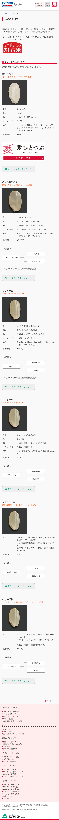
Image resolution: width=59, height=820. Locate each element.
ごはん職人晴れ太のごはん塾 (13, 776)
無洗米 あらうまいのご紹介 (13, 744)
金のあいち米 (8, 731)
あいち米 (6, 729)
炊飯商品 (6, 746)
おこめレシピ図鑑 (9, 774)
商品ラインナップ (9, 742)
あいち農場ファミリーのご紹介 (14, 734)
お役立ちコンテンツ (10, 769)
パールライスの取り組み (12, 711)
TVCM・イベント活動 (11, 757)
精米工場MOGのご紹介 (11, 716)
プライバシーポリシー (11, 784)
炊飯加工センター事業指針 (12, 791)
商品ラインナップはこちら (19, 169)
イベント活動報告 (9, 761)
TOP (5, 13)
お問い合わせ (8, 796)
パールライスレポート (11, 714)
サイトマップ (8, 798)
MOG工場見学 (8, 719)
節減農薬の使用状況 (10, 749)
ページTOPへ (51, 701)
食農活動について (9, 759)
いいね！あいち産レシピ (12, 772)
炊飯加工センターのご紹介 (12, 721)
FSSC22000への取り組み (12, 789)
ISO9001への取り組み (11, 787)
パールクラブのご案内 (11, 794)
